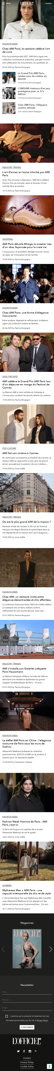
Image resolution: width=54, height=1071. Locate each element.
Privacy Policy (42, 1020)
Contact (27, 1058)
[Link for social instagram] (30, 1051)
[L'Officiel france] (27, 3)
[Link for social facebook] (24, 1051)
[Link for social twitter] (18, 1051)
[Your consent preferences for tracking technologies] (49, 1066)
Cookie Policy (27, 1066)
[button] (51, 949)
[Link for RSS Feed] (35, 1051)
